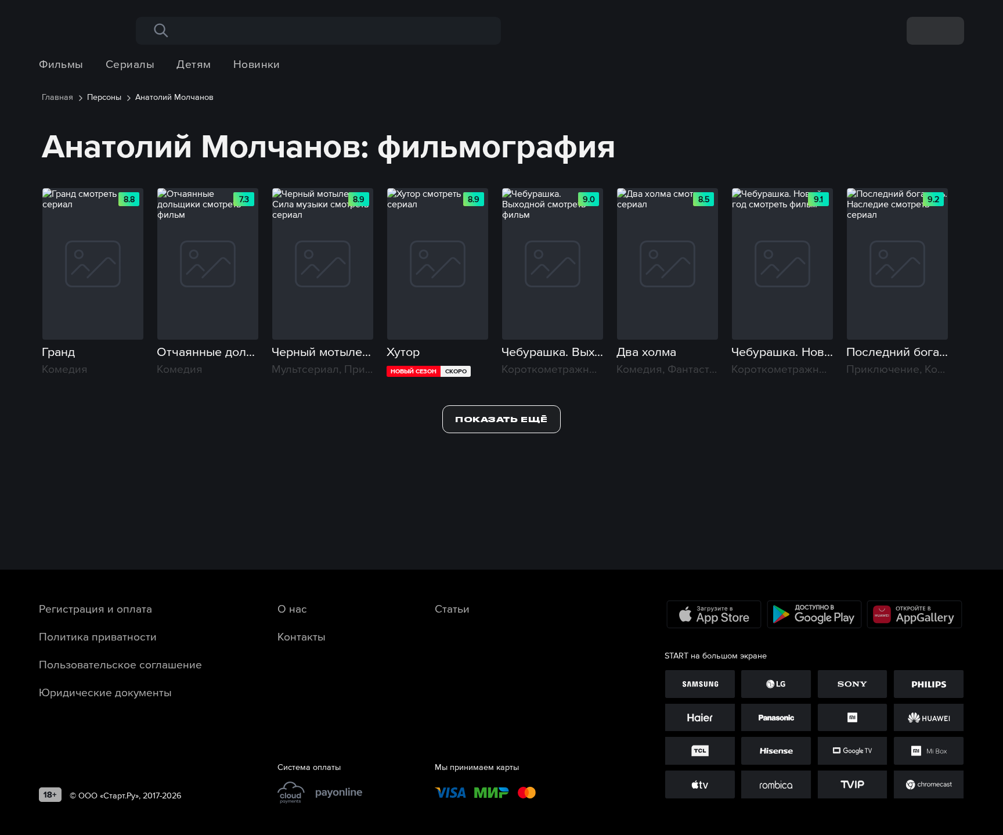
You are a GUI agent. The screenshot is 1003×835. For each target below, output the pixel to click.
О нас (292, 608)
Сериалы (130, 63)
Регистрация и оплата (95, 608)
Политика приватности (98, 636)
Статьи (452, 608)
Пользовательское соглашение (120, 664)
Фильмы (61, 63)
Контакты (301, 636)
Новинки (256, 63)
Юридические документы (105, 692)
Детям (193, 63)
